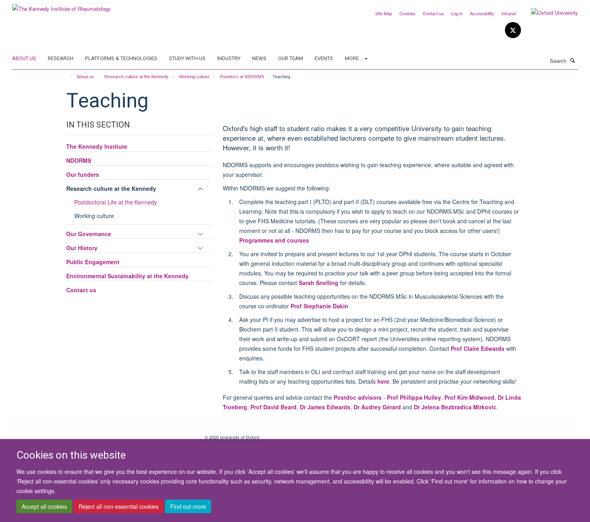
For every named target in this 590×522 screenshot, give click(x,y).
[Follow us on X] (513, 30)
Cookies (407, 13)
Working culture (194, 76)
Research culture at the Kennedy (136, 76)
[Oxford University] (548, 13)
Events (324, 58)
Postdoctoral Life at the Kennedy (115, 202)
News (259, 58)
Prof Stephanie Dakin (319, 306)
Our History (82, 248)
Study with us (187, 58)
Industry (228, 58)
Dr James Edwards (325, 407)
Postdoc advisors (358, 397)
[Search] (572, 60)
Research (60, 58)
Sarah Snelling (318, 283)
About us (24, 58)
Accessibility (482, 13)
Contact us (433, 13)
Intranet (508, 13)
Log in (457, 13)
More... (354, 58)
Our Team (290, 58)
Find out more (188, 506)
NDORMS (78, 160)
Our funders (82, 174)
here (383, 381)
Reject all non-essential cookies (119, 506)
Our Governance (88, 234)
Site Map (383, 13)
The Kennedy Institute (96, 146)
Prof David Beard (273, 407)
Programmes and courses (274, 240)
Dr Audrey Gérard (377, 407)
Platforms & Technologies (121, 58)
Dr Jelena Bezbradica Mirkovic (455, 407)
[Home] (67, 76)
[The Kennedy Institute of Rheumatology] (61, 6)
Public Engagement (93, 262)
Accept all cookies (44, 506)
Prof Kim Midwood (469, 397)
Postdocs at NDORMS (242, 76)
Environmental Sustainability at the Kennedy (127, 276)
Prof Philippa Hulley (414, 397)
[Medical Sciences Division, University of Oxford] (102, 434)
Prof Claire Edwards (478, 348)
